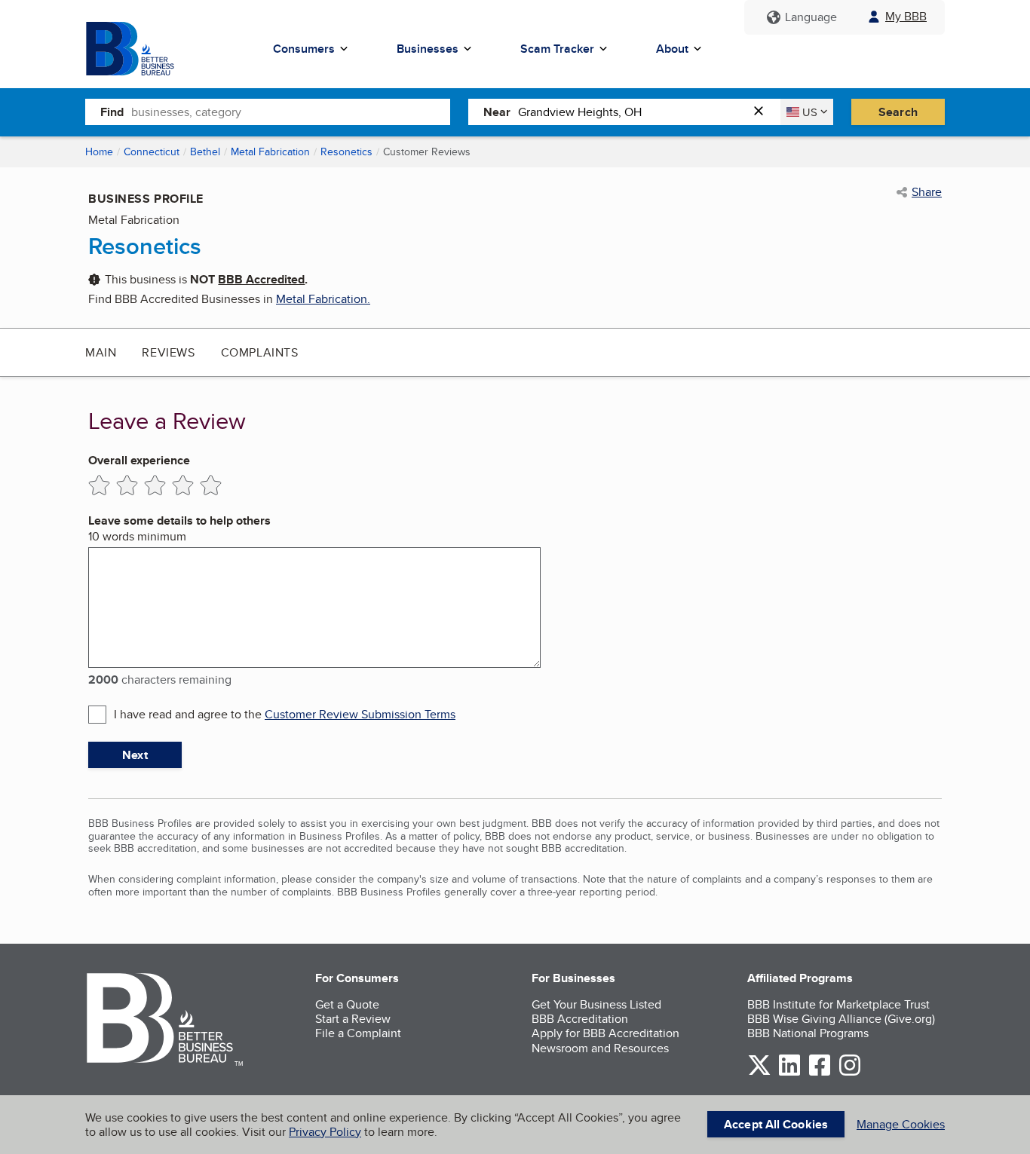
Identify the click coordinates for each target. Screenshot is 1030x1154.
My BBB (906, 16)
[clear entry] (763, 112)
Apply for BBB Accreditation (605, 1033)
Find (112, 112)
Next (134, 755)
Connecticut (151, 151)
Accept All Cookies (776, 1124)
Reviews (168, 352)
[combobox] (290, 111)
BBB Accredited (261, 279)
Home (99, 151)
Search (898, 112)
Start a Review (353, 1018)
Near (496, 112)
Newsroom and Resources (600, 1048)
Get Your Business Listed (596, 1004)
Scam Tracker (557, 48)
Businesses (427, 48)
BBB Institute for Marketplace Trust (838, 1004)
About (672, 48)
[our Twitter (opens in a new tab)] (759, 1073)
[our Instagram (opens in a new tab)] (850, 1073)
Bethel (205, 151)
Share (927, 192)
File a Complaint (358, 1033)
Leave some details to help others (179, 520)
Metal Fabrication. (323, 299)
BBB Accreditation (580, 1018)
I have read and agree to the (284, 714)
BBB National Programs (808, 1033)
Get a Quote (347, 1004)
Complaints (260, 352)
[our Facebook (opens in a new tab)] (820, 1073)
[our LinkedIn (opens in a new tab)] (789, 1073)
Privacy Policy (325, 1131)
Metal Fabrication (270, 151)
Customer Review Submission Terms (360, 714)
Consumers (304, 48)
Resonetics (346, 151)
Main (100, 352)
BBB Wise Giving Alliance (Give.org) (841, 1018)
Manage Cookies (901, 1124)
